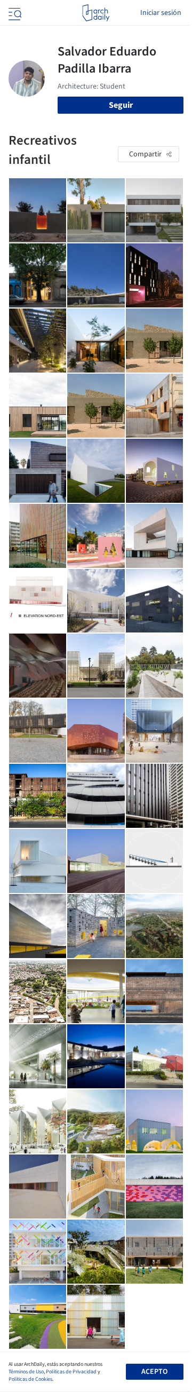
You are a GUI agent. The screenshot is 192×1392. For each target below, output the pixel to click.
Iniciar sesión (160, 13)
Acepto (154, 1371)
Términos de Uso (26, 1371)
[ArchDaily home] (95, 12)
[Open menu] (13, 12)
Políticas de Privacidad (71, 1371)
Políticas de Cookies (30, 1379)
